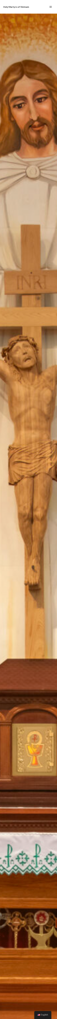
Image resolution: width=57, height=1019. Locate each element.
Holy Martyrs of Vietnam (16, 6)
